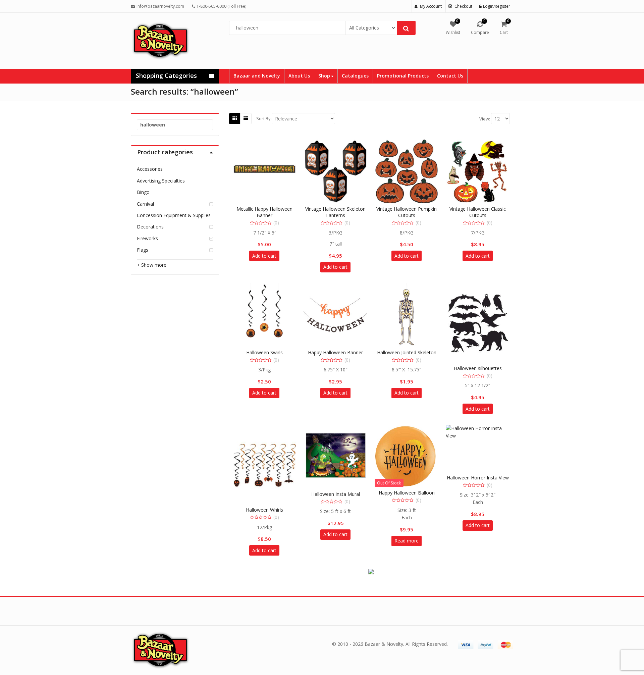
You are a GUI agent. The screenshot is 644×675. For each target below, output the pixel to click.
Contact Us (450, 75)
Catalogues (355, 75)
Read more (406, 540)
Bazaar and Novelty (256, 75)
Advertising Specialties (161, 180)
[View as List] (246, 118)
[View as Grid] (234, 118)
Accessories (150, 169)
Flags (142, 250)
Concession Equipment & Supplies (174, 215)
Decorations (150, 226)
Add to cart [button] (264, 256)
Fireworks (147, 238)
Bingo (143, 192)
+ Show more (151, 265)
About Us (299, 75)
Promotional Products (403, 75)
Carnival (145, 204)
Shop (324, 75)
